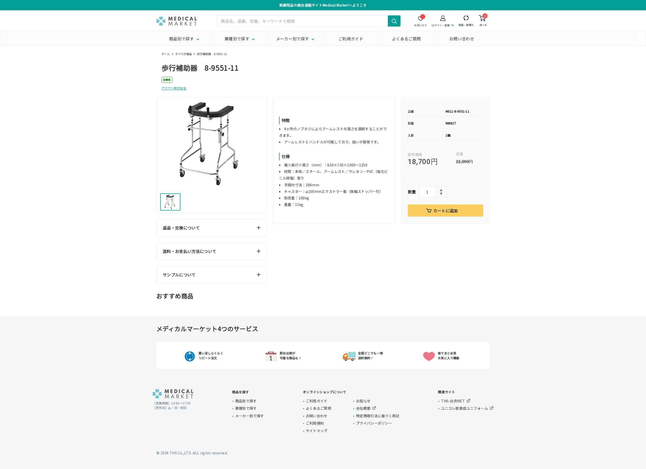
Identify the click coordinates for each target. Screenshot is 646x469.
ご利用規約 (315, 423)
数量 (412, 192)
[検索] (394, 21)
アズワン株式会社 (174, 88)
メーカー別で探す (292, 39)
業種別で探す (237, 39)
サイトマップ (317, 430)
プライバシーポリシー (374, 423)
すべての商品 (183, 54)
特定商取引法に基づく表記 (377, 415)
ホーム (166, 54)
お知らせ (363, 400)
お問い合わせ (461, 39)
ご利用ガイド (350, 39)
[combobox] (308, 21)
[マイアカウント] (466, 19)
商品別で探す (181, 39)
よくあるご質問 (406, 39)
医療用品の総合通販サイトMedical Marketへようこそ (323, 5)
